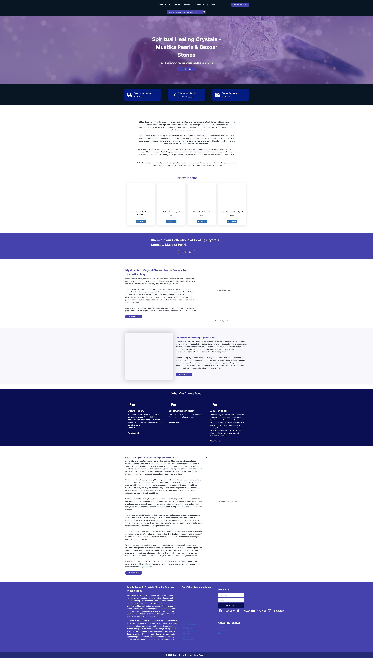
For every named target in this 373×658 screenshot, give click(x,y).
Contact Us (199, 5)
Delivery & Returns (189, 628)
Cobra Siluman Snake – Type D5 (232, 212)
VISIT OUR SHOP (240, 5)
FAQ (219, 633)
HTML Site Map (188, 639)
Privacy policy (187, 622)
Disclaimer (186, 634)
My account (210, 5)
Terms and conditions (190, 625)
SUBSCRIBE (231, 605)
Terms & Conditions (189, 631)
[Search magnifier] (204, 12)
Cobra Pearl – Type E (201, 212)
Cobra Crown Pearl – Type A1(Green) (141, 213)
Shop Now (222, 627)
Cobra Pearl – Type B (171, 212)
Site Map (185, 636)
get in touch (146, 567)
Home (160, 5)
